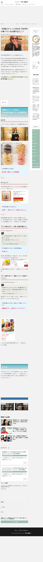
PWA (36, 68)
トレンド (7, 23)
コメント (3, 488)
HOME (3, 23)
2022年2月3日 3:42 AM (7, 455)
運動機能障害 (36, 166)
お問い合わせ (18, 4)
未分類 (35, 152)
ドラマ (35, 140)
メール (3, 507)
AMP (33, 68)
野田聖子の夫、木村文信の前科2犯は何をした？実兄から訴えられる (20, 421)
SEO (37, 66)
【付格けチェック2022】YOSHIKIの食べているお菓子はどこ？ (27, 23)
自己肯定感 (36, 163)
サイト (2, 512)
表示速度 (34, 66)
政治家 (35, 149)
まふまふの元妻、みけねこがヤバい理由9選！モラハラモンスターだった (36, 81)
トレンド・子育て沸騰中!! (21, 2)
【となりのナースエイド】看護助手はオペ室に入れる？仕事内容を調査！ (36, 116)
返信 (25, 462)
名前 (2, 502)
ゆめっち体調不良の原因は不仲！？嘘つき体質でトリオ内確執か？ (20, 437)
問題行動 (35, 143)
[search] (38, 63)
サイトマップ (32, 4)
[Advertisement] (21, 14)
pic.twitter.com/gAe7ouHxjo (18, 241)
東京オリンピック (36, 156)
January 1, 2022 (22, 243)
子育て (35, 146)
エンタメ (12, 23)
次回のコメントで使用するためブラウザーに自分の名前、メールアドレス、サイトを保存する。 (14, 518)
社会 (34, 160)
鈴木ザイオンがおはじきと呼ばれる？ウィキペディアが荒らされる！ (36, 99)
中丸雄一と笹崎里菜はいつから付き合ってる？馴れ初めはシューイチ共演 (36, 107)
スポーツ (10, 428)
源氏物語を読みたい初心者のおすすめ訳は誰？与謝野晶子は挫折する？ (36, 90)
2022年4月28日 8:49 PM (8, 471)
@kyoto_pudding (7, 241)
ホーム (2, 4)
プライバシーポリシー (9, 4)
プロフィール (25, 4)
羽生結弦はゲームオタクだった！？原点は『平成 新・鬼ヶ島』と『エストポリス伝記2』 (20, 429)
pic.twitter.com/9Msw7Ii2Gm (12, 291)
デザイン (34, 65)
